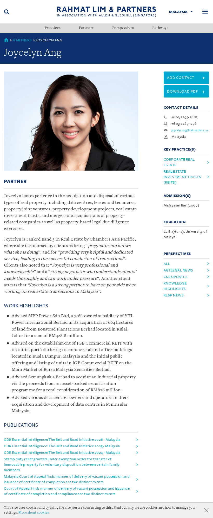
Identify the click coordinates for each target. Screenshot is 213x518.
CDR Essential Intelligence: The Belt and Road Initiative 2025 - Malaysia (62, 446)
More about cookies (33, 512)
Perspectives (123, 28)
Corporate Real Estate (179, 162)
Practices (53, 28)
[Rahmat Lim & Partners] (106, 11)
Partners (86, 28)
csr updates (176, 277)
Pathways (160, 28)
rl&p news (174, 295)
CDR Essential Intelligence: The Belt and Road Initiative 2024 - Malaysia (62, 453)
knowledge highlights (175, 286)
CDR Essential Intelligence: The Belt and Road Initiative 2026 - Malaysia (62, 440)
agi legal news (178, 270)
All (167, 264)
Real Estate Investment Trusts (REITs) (182, 177)
